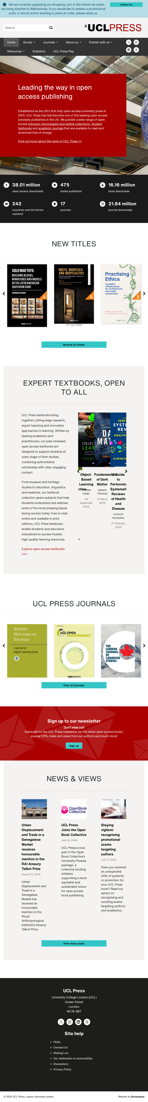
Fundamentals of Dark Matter (105, 479)
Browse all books (74, 345)
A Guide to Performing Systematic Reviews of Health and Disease (119, 491)
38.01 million (26, 184)
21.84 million (122, 203)
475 (64, 184)
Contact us (126, 4)
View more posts (74, 943)
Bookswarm (137, 1096)
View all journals (74, 685)
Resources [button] (14, 51)
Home (11, 42)
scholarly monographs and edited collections (59, 124)
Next (144, 293)
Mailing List (60, 1053)
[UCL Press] (113, 27)
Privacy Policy (62, 1069)
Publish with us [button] (99, 42)
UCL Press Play (63, 51)
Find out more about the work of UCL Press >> (50, 141)
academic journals (50, 128)
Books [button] (28, 42)
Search (51, 27)
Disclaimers (61, 1064)
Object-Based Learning (86, 479)
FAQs (56, 1042)
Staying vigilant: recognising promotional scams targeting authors (110, 839)
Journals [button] (49, 42)
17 (63, 203)
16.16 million (121, 184)
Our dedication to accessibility (72, 1058)
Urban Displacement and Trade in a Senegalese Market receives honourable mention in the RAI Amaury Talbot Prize (33, 846)
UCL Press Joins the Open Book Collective (73, 829)
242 (16, 203)
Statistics (38, 51)
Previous (4, 293)
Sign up (74, 746)
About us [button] (72, 42)
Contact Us (60, 1047)
